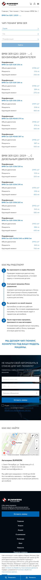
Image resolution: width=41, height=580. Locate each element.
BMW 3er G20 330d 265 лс (12, 202)
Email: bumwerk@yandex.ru (12, 469)
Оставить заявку (20, 514)
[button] (38, 4)
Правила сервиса (20, 552)
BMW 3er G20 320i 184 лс (12, 82)
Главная (5, 11)
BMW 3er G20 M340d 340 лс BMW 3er (17, 238)
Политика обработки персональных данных (15, 507)
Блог (20, 543)
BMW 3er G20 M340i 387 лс (13, 136)
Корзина (31, 4)
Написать (32, 577)
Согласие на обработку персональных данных (16, 509)
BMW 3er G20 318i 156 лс (12, 65)
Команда (20, 539)
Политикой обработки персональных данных (19, 409)
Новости (20, 548)
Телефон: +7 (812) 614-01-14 (13, 467)
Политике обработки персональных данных (17, 571)
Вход (34, 4)
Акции (20, 530)
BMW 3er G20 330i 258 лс (12, 100)
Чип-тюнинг (14, 11)
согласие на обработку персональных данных (20, 568)
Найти (20, 45)
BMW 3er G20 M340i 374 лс (13, 118)
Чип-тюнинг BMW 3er (29, 11)
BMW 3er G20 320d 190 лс (12, 184)
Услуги (20, 525)
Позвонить (12, 577)
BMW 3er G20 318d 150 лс (12, 166)
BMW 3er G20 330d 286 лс (12, 220)
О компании (20, 534)
